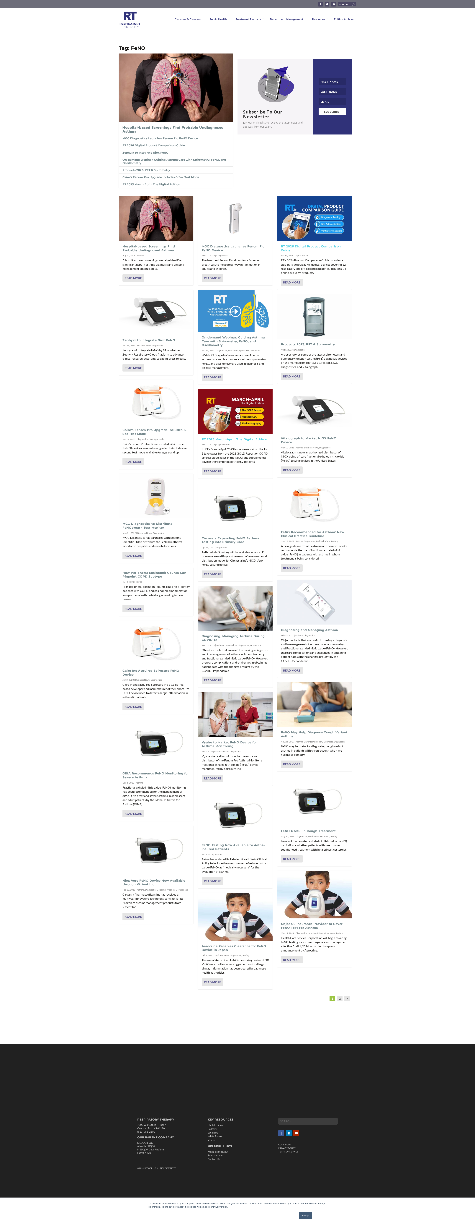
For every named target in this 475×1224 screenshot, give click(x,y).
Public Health (218, 19)
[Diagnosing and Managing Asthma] (314, 602)
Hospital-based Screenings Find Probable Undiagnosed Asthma (173, 129)
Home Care (255, 645)
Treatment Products (248, 19)
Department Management (286, 19)
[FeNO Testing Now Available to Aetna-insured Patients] (235, 815)
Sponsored (244, 350)
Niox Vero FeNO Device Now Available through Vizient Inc (153, 882)
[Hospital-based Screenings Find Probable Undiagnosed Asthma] (176, 87)
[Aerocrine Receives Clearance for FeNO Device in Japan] (235, 917)
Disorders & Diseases (187, 19)
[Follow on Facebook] (281, 1133)
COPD (138, 582)
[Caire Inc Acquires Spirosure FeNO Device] (156, 642)
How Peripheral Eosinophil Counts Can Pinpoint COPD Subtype (154, 574)
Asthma (140, 255)
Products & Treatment (177, 889)
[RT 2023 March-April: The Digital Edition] (235, 411)
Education (233, 350)
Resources (318, 19)
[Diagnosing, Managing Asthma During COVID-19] (235, 608)
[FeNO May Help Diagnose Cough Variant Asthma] (314, 704)
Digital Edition (223, 444)
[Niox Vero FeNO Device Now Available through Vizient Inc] (156, 850)
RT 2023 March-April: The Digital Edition (151, 184)
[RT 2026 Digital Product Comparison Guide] (314, 218)
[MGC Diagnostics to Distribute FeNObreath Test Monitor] (156, 496)
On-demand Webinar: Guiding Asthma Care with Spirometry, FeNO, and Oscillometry (174, 161)
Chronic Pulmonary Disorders (318, 741)
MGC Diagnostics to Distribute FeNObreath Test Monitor (147, 525)
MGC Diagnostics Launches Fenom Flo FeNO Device (160, 138)
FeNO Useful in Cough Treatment (308, 831)
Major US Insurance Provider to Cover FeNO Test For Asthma (312, 926)
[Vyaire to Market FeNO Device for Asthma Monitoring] (235, 714)
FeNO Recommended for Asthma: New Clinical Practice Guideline (312, 534)
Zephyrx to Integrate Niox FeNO (145, 152)
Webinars (255, 350)
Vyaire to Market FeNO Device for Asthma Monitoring (229, 744)
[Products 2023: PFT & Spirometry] (314, 316)
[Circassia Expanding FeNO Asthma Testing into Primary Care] (235, 508)
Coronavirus (231, 645)
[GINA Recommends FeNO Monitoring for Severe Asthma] (156, 743)
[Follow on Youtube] (296, 1133)
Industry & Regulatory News (321, 933)
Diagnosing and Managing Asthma (309, 630)
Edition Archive (343, 19)
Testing (245, 955)
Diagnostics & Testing (155, 889)
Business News (144, 345)
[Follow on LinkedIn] (289, 1133)
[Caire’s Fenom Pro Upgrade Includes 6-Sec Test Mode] (156, 402)
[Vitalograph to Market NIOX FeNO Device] (314, 410)
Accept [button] (305, 1215)
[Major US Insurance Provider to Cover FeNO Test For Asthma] (314, 894)
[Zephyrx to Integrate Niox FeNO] (156, 312)
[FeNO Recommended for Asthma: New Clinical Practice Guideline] (314, 504)
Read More (133, 278)
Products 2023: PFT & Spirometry (146, 170)
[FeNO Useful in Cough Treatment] (314, 801)
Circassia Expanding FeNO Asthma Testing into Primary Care (230, 540)
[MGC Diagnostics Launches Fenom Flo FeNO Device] (235, 218)
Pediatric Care (323, 541)
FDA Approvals (156, 439)
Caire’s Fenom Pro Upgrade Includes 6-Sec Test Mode (160, 177)
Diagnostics (157, 345)
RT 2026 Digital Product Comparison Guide (153, 145)
